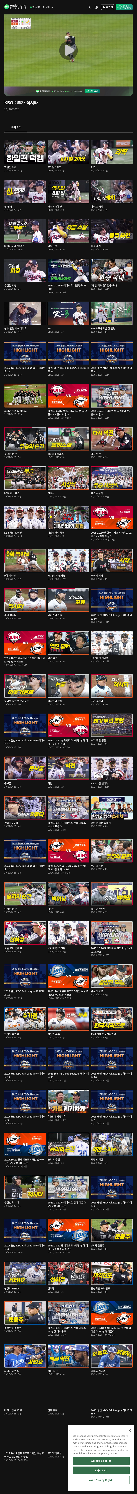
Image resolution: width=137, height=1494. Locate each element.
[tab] (16, 127)
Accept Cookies (101, 1460)
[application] (68, 50)
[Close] (130, 1430)
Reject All (101, 1470)
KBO (8, 102)
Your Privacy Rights (101, 1480)
